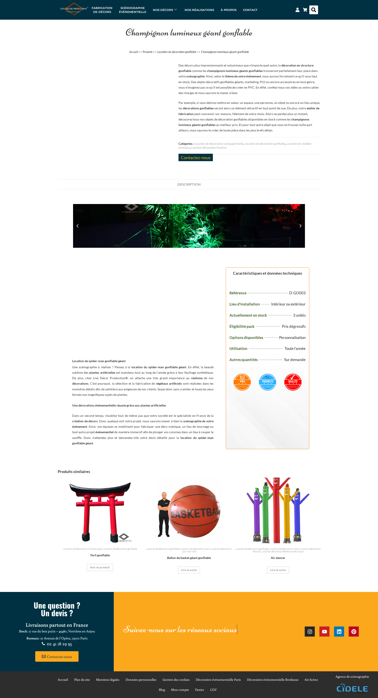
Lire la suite (189, 570)
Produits (147, 52)
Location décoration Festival (208, 147)
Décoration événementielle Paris (218, 679)
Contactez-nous (196, 157)
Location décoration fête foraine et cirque (282, 551)
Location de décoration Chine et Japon (83, 548)
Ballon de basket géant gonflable (189, 558)
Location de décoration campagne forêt (218, 143)
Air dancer (278, 558)
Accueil (133, 52)
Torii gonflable (100, 555)
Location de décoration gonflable (176, 52)
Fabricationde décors (102, 10)
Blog (162, 690)
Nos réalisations (199, 10)
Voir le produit (100, 567)
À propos (228, 10)
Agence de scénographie (352, 676)
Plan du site (82, 679)
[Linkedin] (339, 631)
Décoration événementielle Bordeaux (272, 679)
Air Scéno (311, 679)
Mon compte (180, 690)
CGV (213, 690)
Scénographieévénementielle (132, 10)
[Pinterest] (354, 631)
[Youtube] (324, 631)
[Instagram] (310, 631)
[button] (313, 9)
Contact (250, 10)
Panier (199, 690)
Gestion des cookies (176, 679)
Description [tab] (189, 184)
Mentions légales (107, 679)
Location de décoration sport (195, 548)
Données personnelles (141, 679)
